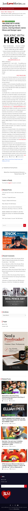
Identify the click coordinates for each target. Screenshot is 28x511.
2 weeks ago (6, 423)
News (6, 21)
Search (24, 225)
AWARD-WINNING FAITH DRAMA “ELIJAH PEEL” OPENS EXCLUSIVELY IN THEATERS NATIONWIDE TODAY (13, 213)
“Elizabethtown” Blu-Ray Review (10, 167)
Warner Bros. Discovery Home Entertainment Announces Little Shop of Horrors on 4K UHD (13, 397)
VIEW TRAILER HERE (21, 75)
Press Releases (11, 21)
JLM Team (12, 156)
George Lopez (17, 159)
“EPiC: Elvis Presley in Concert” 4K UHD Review (12, 218)
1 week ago (5, 400)
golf (21, 159)
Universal (15, 460)
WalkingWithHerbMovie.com (14, 59)
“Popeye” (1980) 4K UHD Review (9, 200)
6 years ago (5, 156)
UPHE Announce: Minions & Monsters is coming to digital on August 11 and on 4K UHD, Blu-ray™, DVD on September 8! (13, 465)
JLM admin (4, 280)
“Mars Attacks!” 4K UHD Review (9, 203)
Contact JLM (5, 326)
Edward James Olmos (9, 159)
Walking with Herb (6, 161)
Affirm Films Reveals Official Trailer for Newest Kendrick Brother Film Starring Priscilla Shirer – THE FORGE (13, 260)
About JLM (4, 324)
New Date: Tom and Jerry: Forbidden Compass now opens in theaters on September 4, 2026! (12, 442)
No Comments (20, 156)
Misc (3, 21)
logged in (10, 183)
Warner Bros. (15, 392)
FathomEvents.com (7, 106)
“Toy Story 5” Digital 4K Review (9, 197)
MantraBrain (16, 509)
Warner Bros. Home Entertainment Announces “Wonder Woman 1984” (14, 173)
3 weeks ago (6, 446)
